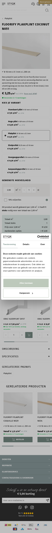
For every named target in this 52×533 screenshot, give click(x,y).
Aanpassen (24, 293)
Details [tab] (26, 244)
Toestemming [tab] (9, 244)
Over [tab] (42, 244)
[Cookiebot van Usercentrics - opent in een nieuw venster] (37, 237)
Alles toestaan (26, 283)
